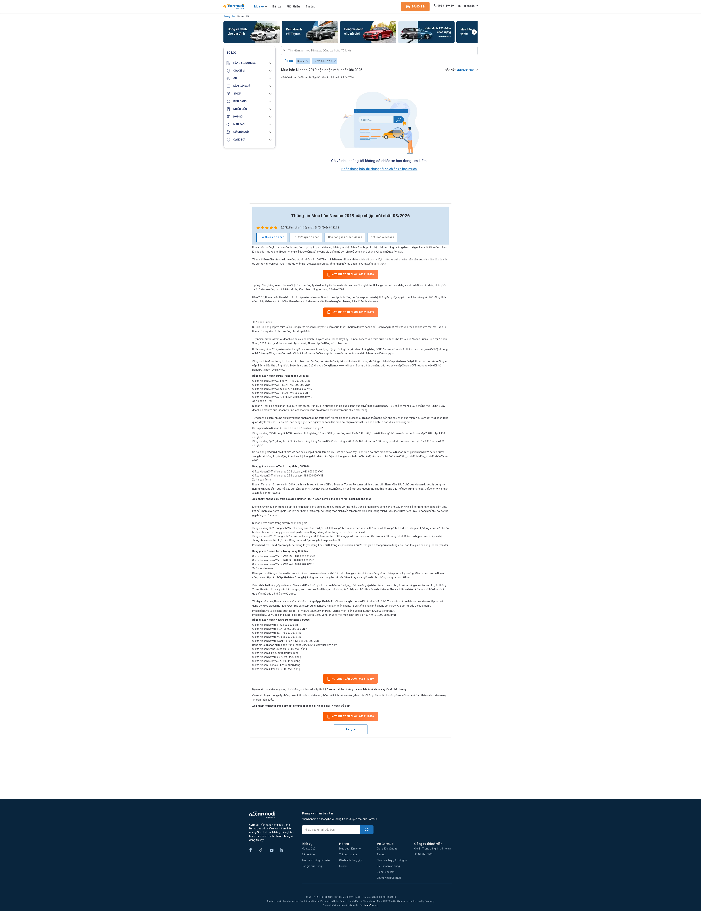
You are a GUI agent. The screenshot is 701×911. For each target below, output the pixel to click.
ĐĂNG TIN (418, 6)
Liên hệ (343, 866)
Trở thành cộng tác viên (316, 860)
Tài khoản (468, 5)
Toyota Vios (323, 339)
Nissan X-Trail (260, 405)
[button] (250, 63)
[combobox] (381, 50)
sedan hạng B (292, 349)
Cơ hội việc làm (385, 871)
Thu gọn (351, 729)
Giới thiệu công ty (387, 848)
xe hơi (377, 589)
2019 (246, 16)
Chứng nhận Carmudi (389, 877)
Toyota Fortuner (353, 484)
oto (310, 695)
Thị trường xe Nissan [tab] (306, 237)
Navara (373, 301)
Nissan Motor (260, 247)
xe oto (278, 285)
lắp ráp (299, 297)
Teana (346, 301)
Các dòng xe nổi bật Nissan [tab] (345, 237)
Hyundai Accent (358, 339)
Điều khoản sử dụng (388, 866)
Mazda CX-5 (410, 405)
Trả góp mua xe (348, 854)
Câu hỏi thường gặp (350, 860)
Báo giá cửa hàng (312, 866)
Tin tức (310, 6)
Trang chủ (229, 16)
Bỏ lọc (288, 61)
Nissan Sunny (420, 339)
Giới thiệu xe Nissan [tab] (272, 237)
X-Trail (362, 301)
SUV (294, 405)
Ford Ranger (271, 573)
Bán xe (276, 6)
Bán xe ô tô (308, 854)
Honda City (337, 339)
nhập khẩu (428, 285)
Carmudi (332, 689)
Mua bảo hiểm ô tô (350, 848)
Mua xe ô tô (308, 848)
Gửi (367, 829)
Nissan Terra (259, 484)
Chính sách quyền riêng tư (392, 860)
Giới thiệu (293, 6)
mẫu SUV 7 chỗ (342, 488)
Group (370, 905)
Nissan (240, 16)
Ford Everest (335, 484)
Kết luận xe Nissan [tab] (382, 237)
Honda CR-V (385, 405)
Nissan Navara (292, 585)
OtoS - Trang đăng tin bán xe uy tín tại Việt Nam (432, 851)
